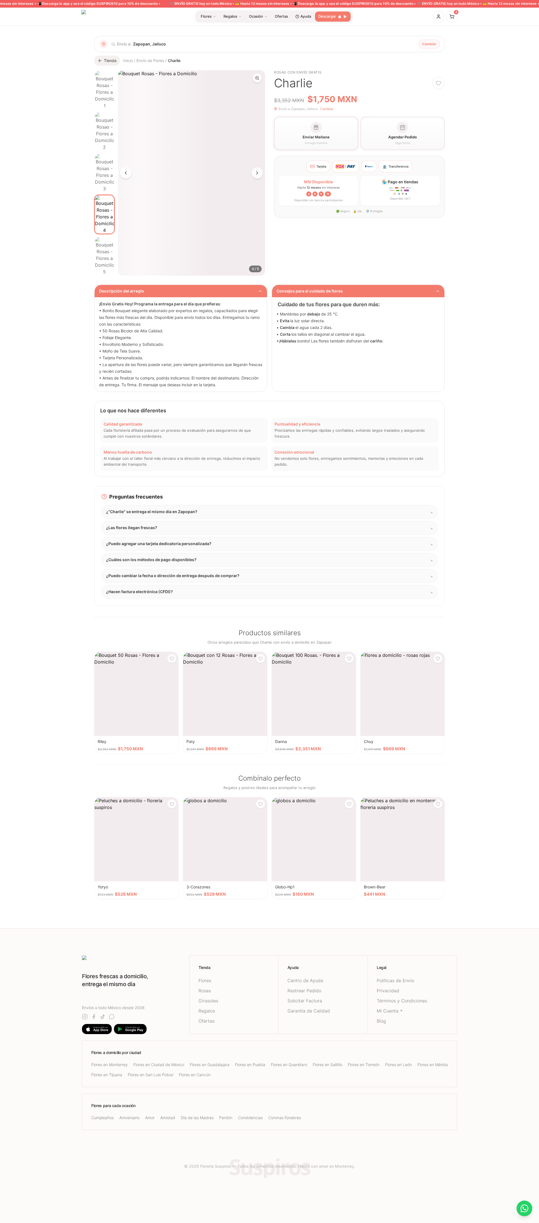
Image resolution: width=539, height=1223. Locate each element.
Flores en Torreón (364, 1064)
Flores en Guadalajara (209, 1064)
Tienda (110, 60)
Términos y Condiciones (402, 1000)
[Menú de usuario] (438, 16)
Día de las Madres (197, 1117)
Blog (381, 1021)
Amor (150, 1117)
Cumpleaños (102, 1117)
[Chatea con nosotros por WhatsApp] (524, 1208)
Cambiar (429, 44)
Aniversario (129, 1117)
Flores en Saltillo (327, 1064)
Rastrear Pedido (304, 990)
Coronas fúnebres (284, 1117)
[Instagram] (85, 1016)
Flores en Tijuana (106, 1074)
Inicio (128, 60)
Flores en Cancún (195, 1074)
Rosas (204, 990)
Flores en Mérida (432, 1064)
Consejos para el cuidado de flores (310, 291)
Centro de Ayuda (305, 980)
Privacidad (388, 990)
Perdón (225, 1117)
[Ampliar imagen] (257, 78)
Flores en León (398, 1064)
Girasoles (208, 1000)
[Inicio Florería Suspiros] (135, 960)
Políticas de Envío (395, 980)
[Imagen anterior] (125, 173)
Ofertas (206, 1021)
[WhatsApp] (112, 1016)
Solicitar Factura (304, 1000)
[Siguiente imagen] (257, 173)
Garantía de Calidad (308, 1011)
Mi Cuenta (387, 1011)
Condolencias (250, 1117)
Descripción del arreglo (121, 291)
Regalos (206, 1011)
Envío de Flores (150, 60)
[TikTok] (103, 1016)
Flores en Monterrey (109, 1064)
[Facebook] (94, 1016)
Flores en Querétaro (289, 1064)
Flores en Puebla (250, 1064)
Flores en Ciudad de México (158, 1064)
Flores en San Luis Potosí (150, 1074)
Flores (204, 980)
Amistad (167, 1117)
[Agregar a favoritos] (438, 83)
